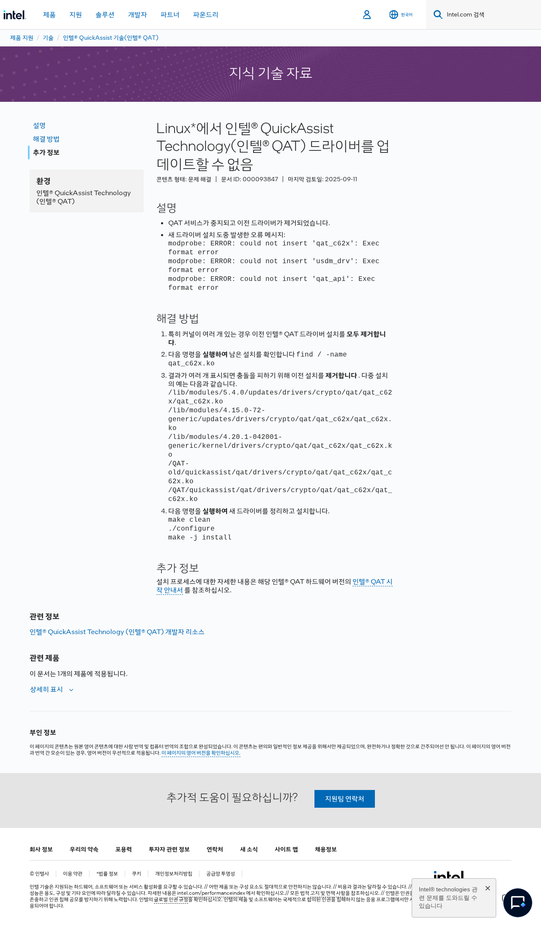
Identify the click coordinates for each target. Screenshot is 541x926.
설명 (39, 125)
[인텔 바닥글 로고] (450, 877)
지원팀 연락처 (344, 798)
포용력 (123, 849)
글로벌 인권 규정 (171, 899)
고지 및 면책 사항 (327, 893)
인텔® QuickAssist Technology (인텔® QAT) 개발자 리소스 (117, 631)
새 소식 (249, 849)
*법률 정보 (107, 874)
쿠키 (136, 874)
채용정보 (326, 849)
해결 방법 (46, 138)
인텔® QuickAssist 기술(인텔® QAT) (110, 37)
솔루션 (105, 14)
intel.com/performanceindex (211, 893)
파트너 (170, 14)
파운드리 (206, 14)
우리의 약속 (84, 849)
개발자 (137, 14)
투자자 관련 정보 (169, 849)
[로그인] (367, 15)
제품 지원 (21, 37)
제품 (49, 14)
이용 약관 (72, 874)
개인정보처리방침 (173, 874)
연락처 (215, 849)
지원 (75, 14)
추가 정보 (46, 152)
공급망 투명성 (220, 874)
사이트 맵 (286, 849)
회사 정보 (41, 849)
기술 (48, 37)
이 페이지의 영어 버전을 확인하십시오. (200, 752)
